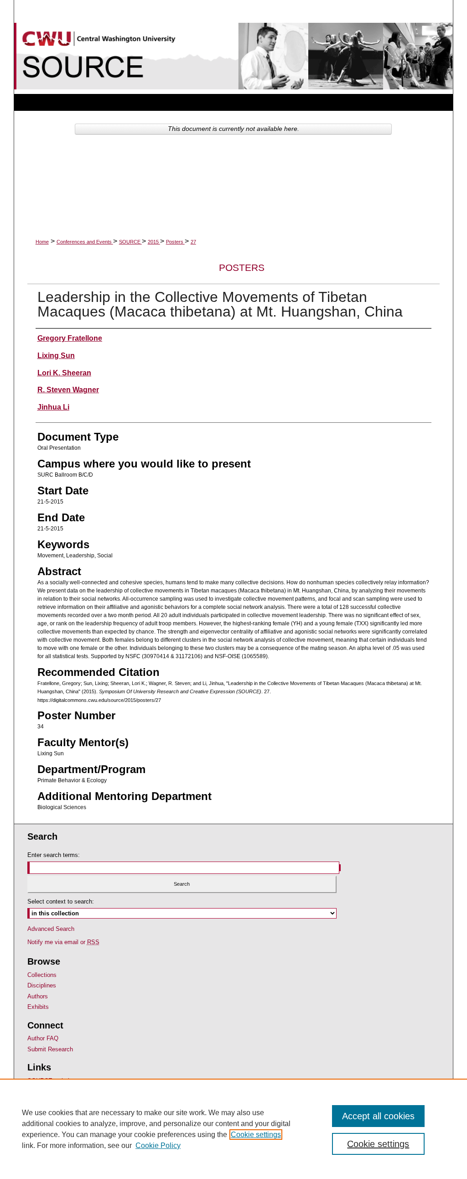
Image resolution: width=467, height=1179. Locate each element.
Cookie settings (256, 1134)
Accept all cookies (378, 1116)
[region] (233, 1129)
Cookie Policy (158, 1145)
